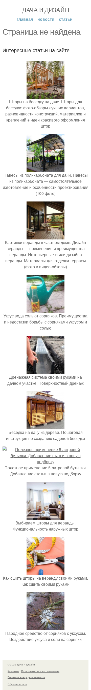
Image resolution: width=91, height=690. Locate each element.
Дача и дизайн (45, 9)
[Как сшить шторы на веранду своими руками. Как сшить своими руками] (45, 572)
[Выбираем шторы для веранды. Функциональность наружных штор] (45, 517)
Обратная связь (17, 684)
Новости (45, 19)
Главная (25, 19)
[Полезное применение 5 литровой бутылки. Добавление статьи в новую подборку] (45, 461)
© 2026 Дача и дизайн (21, 664)
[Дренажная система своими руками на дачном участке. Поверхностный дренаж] (45, 371)
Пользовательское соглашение (40, 671)
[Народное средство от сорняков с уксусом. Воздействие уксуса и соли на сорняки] (45, 627)
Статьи (66, 19)
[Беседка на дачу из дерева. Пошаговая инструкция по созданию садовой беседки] (45, 426)
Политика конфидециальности (26, 677)
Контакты (13, 671)
